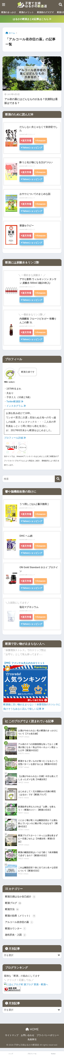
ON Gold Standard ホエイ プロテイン (38, 569)
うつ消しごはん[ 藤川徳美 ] (33, 504)
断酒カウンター (15, 928)
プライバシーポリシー (48, 1035)
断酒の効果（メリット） (20, 915)
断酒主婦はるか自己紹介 (20, 896)
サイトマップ (11, 1035)
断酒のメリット (26, 12)
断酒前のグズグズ (45, 12)
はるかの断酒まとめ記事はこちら (31, 19)
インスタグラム (15, 406)
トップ (10, 1054)
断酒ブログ (13, 903)
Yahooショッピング (32, 147)
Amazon (41, 140)
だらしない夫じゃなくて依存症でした (38, 129)
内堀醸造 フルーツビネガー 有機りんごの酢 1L (37, 320)
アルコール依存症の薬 (18, 922)
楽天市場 (26, 140)
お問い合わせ (27, 1035)
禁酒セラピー (26, 225)
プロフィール (32, 1054)
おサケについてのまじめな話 (34, 194)
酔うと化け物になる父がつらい (36, 162)
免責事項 (32, 1039)
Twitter (53, 1054)
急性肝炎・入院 (15, 934)
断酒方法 (11, 909)
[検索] (58, 478)
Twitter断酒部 (13, 401)
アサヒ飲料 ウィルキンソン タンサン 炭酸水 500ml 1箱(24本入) (37, 281)
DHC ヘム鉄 (26, 535)
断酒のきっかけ (8, 12)
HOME (34, 1029)
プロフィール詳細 (14, 438)
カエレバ (31, 134)
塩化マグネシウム (29, 607)
